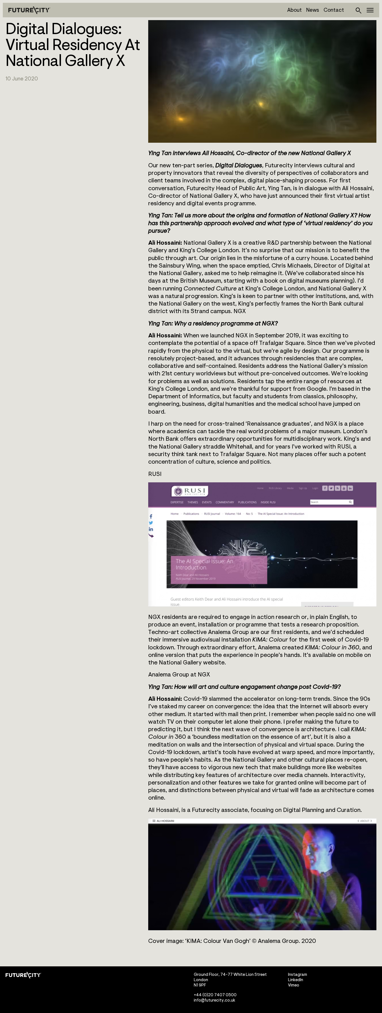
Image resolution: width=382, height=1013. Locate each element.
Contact (334, 10)
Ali (151, 810)
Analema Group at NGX (179, 675)
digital (295, 281)
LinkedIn (295, 980)
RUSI (154, 474)
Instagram (297, 974)
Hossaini (167, 810)
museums (317, 281)
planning (342, 281)
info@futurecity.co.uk (214, 1000)
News (312, 10)
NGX (240, 311)
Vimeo (293, 985)
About (294, 10)
